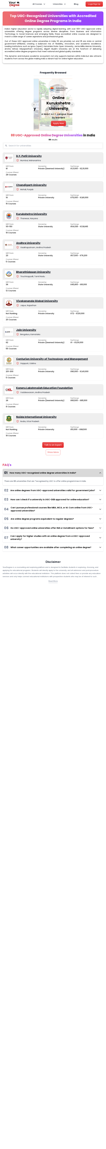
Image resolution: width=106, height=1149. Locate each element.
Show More (53, 452)
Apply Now (53, 123)
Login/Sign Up (94, 4)
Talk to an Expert (53, 444)
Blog (76, 4)
